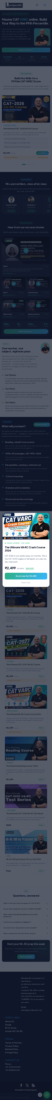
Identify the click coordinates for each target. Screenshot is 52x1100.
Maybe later (26, 583)
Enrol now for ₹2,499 (26, 576)
